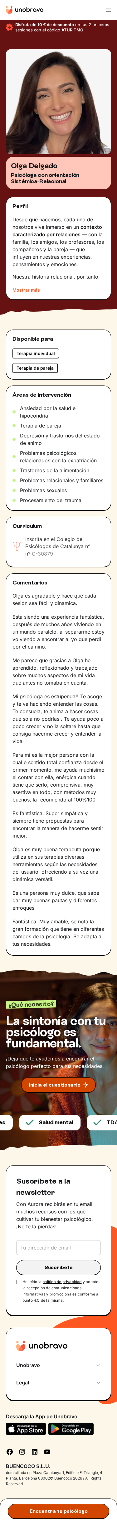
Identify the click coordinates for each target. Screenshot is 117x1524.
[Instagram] (22, 1451)
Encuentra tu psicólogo (59, 1511)
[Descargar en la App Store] (26, 1429)
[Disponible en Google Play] (71, 1429)
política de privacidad (61, 1281)
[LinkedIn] (34, 1451)
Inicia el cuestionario (54, 1085)
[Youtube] (47, 1451)
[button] (108, 10)
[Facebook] (9, 1451)
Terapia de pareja (35, 368)
